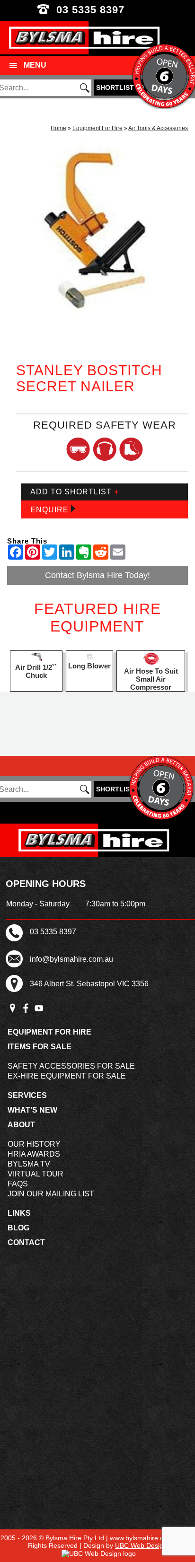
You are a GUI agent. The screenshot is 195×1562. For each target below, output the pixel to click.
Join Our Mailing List (51, 1194)
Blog (18, 1228)
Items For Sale (39, 1047)
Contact (26, 1242)
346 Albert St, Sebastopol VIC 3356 (89, 984)
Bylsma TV (29, 1164)
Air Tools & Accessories (158, 128)
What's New (32, 1110)
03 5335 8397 (98, 10)
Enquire (50, 510)
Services (27, 1095)
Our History (34, 1144)
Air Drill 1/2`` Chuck (36, 671)
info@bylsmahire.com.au (71, 959)
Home (58, 128)
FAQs (18, 1184)
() (120, 87)
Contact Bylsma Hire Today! (97, 575)
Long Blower (89, 666)
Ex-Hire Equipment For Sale (67, 1076)
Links (19, 1213)
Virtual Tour (35, 1174)
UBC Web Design (141, 1545)
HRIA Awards (34, 1154)
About (21, 1125)
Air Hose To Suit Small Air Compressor (151, 679)
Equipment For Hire (97, 128)
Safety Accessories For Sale (71, 1066)
